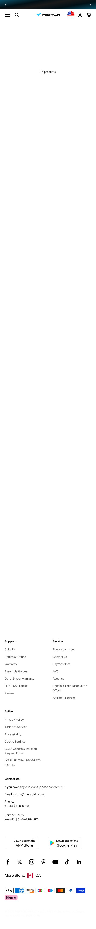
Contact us (60, 657)
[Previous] (5, 4)
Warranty (11, 664)
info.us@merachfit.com (28, 794)
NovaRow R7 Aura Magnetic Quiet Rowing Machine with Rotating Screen (23, 400)
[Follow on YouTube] (55, 862)
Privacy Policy (14, 719)
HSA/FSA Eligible (16, 685)
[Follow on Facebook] (8, 862)
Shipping (10, 649)
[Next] (90, 4)
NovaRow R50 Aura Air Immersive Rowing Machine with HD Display (67, 471)
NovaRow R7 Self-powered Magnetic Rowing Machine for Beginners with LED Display (69, 400)
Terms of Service (16, 727)
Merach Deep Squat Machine (24, 194)
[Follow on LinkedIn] (79, 862)
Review (9, 693)
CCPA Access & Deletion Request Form (21, 751)
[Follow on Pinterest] (43, 862)
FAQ (55, 671)
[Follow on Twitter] (20, 862)
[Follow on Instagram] (31, 862)
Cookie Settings (15, 741)
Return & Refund (15, 657)
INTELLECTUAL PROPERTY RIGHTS (23, 763)
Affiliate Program (64, 697)
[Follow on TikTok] (67, 862)
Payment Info (61, 664)
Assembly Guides (16, 671)
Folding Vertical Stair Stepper (69, 328)
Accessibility (13, 734)
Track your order (64, 649)
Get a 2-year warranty (19, 678)
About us (58, 678)
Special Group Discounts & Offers (70, 688)
